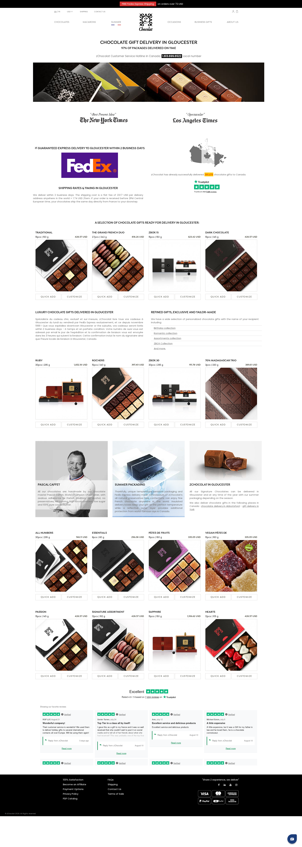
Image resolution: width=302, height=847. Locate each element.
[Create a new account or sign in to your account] (233, 11)
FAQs (111, 779)
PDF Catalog (70, 798)
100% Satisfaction (73, 779)
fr (59, 11)
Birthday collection (165, 328)
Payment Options (73, 789)
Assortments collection (167, 338)
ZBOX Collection (163, 343)
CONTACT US (99, 11)
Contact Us (114, 789)
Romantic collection (165, 333)
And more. (160, 348)
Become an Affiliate (74, 784)
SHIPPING (84, 11)
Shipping (113, 784)
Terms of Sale (116, 793)
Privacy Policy (70, 793)
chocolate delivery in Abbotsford (220, 506)
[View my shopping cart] (237, 12)
